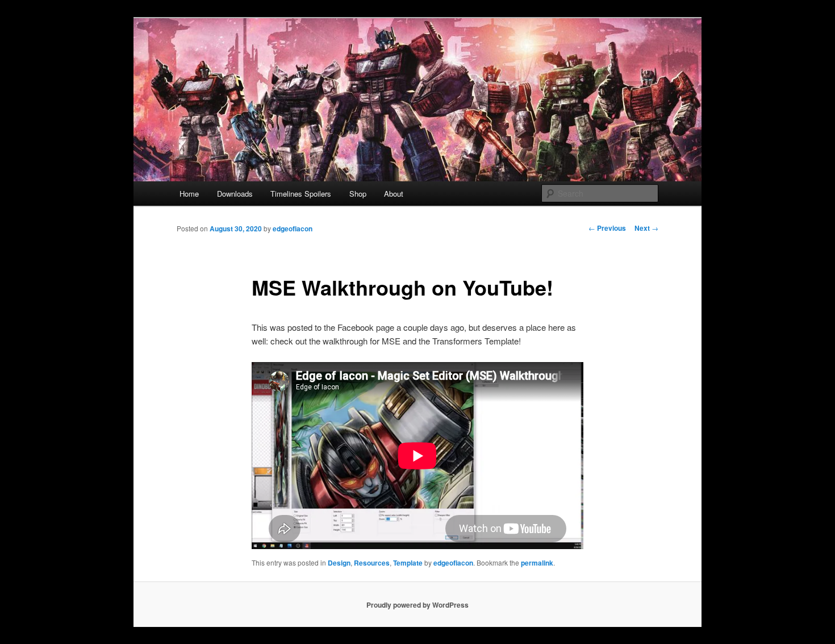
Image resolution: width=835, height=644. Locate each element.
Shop (357, 193)
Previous (607, 228)
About (393, 193)
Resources (372, 563)
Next (646, 228)
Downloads (235, 193)
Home (189, 193)
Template (408, 563)
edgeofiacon (292, 228)
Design (339, 563)
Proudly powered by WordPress (417, 605)
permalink (537, 563)
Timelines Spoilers (300, 193)
